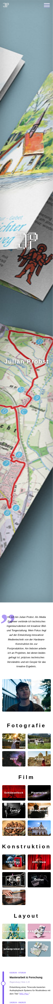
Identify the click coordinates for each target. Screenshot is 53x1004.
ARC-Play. (24, 994)
